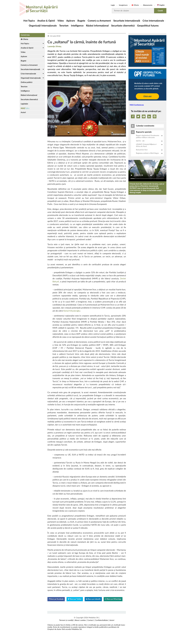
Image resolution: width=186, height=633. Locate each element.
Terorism (63, 26)
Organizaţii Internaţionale (43, 26)
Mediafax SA (93, 618)
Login (113, 5)
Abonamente (147, 5)
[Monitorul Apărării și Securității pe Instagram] (154, 116)
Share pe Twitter (75, 599)
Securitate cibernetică (123, 26)
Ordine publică (26, 82)
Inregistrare (123, 5)
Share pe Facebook (57, 599)
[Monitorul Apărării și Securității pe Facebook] (133, 116)
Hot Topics (29, 21)
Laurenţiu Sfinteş (54, 46)
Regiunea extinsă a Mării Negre (147, 153)
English (161, 5)
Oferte (136, 5)
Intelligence (77, 26)
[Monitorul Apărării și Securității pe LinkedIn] (149, 116)
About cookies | (81, 620)
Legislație (24, 104)
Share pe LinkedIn (94, 599)
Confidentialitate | (102, 620)
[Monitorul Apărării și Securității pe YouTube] (144, 116)
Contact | (91, 620)
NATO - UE (140, 141)
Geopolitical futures (148, 26)
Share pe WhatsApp (113, 599)
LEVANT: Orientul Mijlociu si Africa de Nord (146, 145)
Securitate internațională (126, 21)
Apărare (70, 21)
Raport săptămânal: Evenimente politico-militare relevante (147, 136)
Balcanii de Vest (142, 150)
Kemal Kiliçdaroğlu (71, 311)
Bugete (81, 21)
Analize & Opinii (46, 21)
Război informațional (97, 26)
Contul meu (25, 35)
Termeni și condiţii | (66, 620)
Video (60, 21)
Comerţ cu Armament (99, 21)
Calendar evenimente (145, 126)
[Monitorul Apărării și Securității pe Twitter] (138, 116)
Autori (23, 112)
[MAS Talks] (32, 108)
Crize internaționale (153, 21)
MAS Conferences (137, 105)
